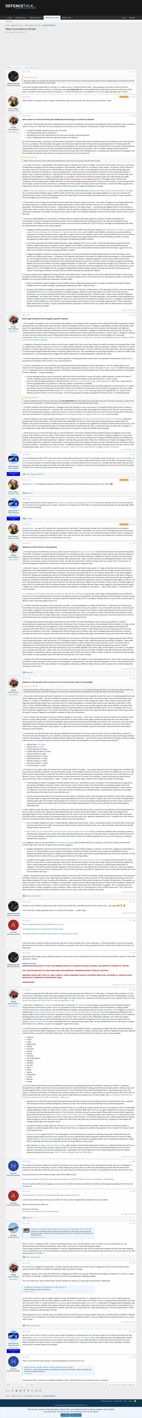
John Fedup (11, 32)
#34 (134, 990)
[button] (42, 18)
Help (125, 1401)
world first (94, 1303)
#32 (134, 920)
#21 (134, 72)
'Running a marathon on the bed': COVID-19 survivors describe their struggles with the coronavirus (81, 447)
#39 (134, 1331)
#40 (134, 1357)
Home (9, 17)
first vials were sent (44, 1139)
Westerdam (45, 292)
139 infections (80, 1005)
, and (34, 474)
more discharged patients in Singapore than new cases (84, 414)
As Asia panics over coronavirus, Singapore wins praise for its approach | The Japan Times (71, 337)
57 (27, 67)
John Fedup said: (29, 77)
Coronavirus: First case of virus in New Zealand (40, 1211)
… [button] (23, 67)
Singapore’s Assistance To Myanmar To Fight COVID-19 (45, 1287)
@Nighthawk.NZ (29, 963)
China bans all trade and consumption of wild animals (42, 929)
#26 (134, 480)
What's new (66, 17)
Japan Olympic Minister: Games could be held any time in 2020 (48, 1367)
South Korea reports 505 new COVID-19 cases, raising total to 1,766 (48, 1000)
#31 (134, 902)
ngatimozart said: (29, 686)
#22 (134, 97)
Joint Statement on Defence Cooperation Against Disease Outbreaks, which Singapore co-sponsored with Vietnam (80, 231)
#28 (134, 524)
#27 (134, 499)
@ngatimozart (27, 484)
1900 (26, 370)
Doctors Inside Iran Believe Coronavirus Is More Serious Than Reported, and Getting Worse (68, 1012)
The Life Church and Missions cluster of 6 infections (102, 419)
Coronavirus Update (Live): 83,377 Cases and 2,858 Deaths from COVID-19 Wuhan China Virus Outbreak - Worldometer (68, 1179)
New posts (9, 21)
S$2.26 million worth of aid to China (90, 860)
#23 (134, 116)
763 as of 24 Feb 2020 (87, 552)
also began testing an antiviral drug (51, 1145)
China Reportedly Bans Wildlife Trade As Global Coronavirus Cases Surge (50, 933)
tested (107, 707)
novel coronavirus (71, 1125)
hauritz (13, 1173)
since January (61, 1303)
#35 (134, 1161)
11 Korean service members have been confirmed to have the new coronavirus (54, 594)
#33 (134, 953)
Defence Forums (52, 17)
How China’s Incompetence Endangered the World (73, 502)
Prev (8, 67)
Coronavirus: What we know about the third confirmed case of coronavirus (61, 1337)
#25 (134, 454)
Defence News (20, 17)
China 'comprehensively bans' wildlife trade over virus (42, 924)
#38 (134, 1263)
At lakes (13, 932)
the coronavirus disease (64, 842)
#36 (134, 1191)
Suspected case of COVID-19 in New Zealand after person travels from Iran (50, 1195)
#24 (134, 315)
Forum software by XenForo (71, 1405)
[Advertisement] (71, 50)
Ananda (13, 1235)
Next (32, 67)
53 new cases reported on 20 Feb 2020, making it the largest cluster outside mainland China (78, 190)
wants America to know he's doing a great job (68, 1114)
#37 (134, 1223)
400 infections (47, 1005)
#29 (134, 543)
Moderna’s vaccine (34, 1134)
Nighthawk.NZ (13, 83)
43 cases (40, 747)
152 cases (40, 744)
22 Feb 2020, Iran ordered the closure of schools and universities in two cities (59, 831)
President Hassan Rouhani (38, 1021)
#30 (134, 678)
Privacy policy (117, 1401)
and (33, 896)
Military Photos (35, 17)
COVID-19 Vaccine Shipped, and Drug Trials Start (72, 1152)
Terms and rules (106, 1401)
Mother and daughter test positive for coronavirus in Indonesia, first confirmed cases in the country (69, 1229)
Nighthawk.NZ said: (30, 397)
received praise (106, 1298)
